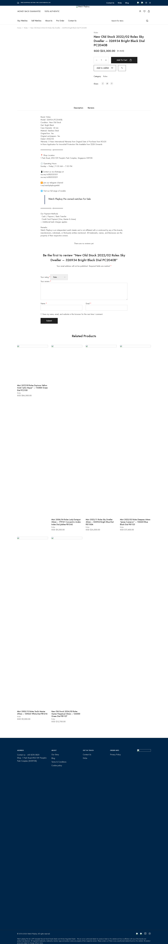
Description (78, 108)
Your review (46, 281)
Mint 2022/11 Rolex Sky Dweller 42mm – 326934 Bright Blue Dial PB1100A (100, 522)
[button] (122, 68)
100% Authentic (52, 11)
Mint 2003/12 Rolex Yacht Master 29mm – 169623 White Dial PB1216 (32, 712)
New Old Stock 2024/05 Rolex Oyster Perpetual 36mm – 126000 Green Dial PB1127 (65, 714)
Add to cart (122, 60)
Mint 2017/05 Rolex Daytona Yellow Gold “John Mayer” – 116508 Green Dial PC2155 (32, 388)
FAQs (120, 3)
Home (19, 28)
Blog (127, 3)
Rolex (26, 28)
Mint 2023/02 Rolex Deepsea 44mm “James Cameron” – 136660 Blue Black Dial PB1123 (135, 522)
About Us (48, 21)
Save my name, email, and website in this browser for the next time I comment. (73, 314)
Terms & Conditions (58, 762)
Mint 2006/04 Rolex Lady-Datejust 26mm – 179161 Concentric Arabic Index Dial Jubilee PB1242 (66, 522)
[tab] (78, 107)
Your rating (45, 277)
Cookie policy (56, 765)
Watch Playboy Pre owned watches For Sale (69, 199)
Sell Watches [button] (36, 21)
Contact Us (110, 3)
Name (44, 303)
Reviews (91, 108)
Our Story (55, 754)
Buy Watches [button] (22, 21)
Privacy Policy (115, 754)
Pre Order (60, 21)
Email (88, 303)
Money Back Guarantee (29, 11)
